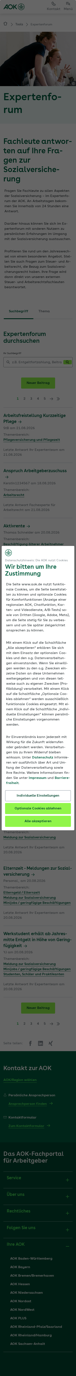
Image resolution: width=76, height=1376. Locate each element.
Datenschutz (42, 757)
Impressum (37, 778)
